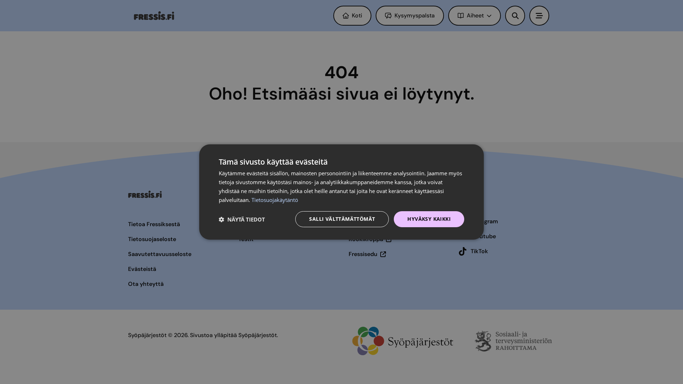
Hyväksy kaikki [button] (429, 218)
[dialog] (341, 192)
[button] (242, 219)
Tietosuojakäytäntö (275, 199)
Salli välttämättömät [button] (342, 218)
